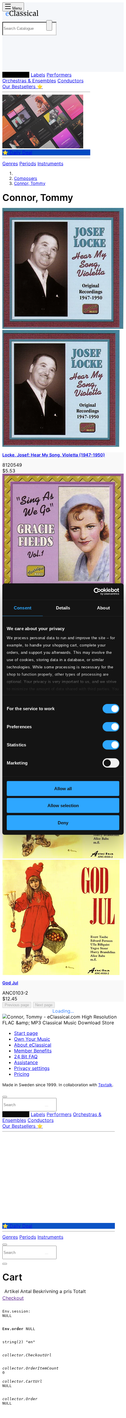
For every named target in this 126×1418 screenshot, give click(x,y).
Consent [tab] (22, 607)
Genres (10, 163)
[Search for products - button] (49, 25)
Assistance (26, 1062)
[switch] (111, 726)
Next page (43, 1005)
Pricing (21, 1074)
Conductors (70, 81)
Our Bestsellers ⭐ (22, 86)
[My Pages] (10, 63)
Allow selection (63, 805)
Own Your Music (32, 1039)
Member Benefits (33, 1051)
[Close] (4, 1097)
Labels (38, 75)
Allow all (63, 788)
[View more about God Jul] (63, 857)
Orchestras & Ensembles (29, 81)
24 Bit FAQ (26, 1056)
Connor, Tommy (29, 183)
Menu (16, 8)
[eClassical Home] (61, 14)
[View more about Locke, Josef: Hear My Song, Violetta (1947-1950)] (63, 327)
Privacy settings (32, 1068)
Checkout (13, 1298)
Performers (59, 75)
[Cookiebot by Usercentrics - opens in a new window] (93, 591)
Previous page (17, 1005)
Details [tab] (63, 607)
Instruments (50, 163)
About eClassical (32, 1045)
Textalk (105, 1084)
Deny (63, 822)
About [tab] (103, 607)
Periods (27, 163)
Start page (26, 1033)
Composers (15, 75)
